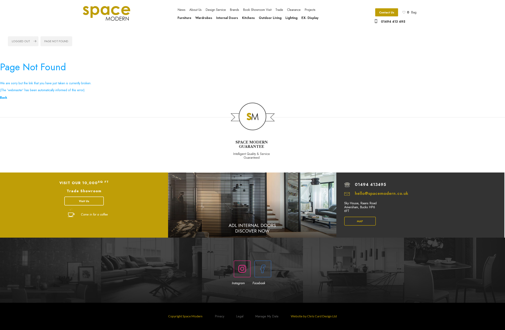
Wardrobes (203, 18)
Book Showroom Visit (257, 10)
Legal (239, 316)
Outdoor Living (270, 18)
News (181, 10)
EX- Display (309, 18)
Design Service (216, 10)
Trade (279, 10)
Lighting (291, 18)
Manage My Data (266, 316)
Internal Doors (227, 18)
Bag (411, 12)
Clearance (294, 10)
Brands (234, 10)
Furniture (184, 18)
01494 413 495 (393, 21)
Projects (310, 10)
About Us (195, 10)
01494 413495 (370, 185)
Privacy (219, 316)
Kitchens (248, 18)
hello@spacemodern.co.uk (381, 193)
